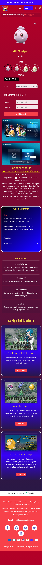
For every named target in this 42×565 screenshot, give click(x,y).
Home (4, 15)
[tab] (21, 214)
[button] (20, 8)
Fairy (22, 15)
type (21, 62)
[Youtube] (25, 528)
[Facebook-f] (7, 528)
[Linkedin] (21, 533)
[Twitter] (34, 528)
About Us (27, 504)
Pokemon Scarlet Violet (13, 15)
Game (21, 75)
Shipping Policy (34, 502)
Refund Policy (17, 504)
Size (6, 86)
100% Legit (8, 243)
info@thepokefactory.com (24, 520)
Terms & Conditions (21, 502)
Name (6, 102)
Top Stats (7, 238)
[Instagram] (16, 528)
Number (7, 107)
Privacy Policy (7, 502)
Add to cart (21, 114)
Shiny (6, 215)
